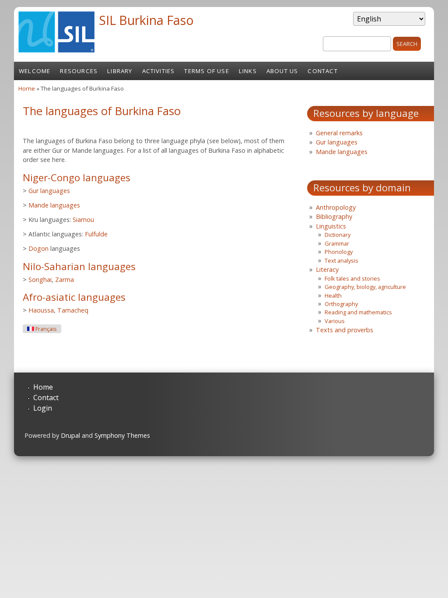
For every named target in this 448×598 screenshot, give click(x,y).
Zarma (64, 279)
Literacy (327, 269)
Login (42, 408)
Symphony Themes (122, 435)
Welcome (34, 71)
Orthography (341, 304)
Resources (79, 71)
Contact (322, 71)
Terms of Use (206, 71)
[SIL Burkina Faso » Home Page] (56, 50)
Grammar (337, 243)
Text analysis (341, 260)
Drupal (70, 435)
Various (335, 321)
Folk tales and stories (352, 278)
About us (282, 71)
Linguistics (331, 226)
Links (248, 71)
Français (45, 329)
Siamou (83, 219)
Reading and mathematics (358, 312)
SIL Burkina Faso (146, 19)
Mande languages (54, 205)
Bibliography (334, 216)
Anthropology (336, 207)
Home (26, 88)
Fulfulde (96, 234)
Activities (158, 71)
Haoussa (41, 310)
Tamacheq (72, 310)
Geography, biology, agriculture (365, 287)
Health (333, 295)
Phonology (339, 252)
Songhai (40, 279)
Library (119, 71)
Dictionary (337, 235)
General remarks (339, 133)
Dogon (38, 248)
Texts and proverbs (344, 330)
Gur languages (49, 190)
